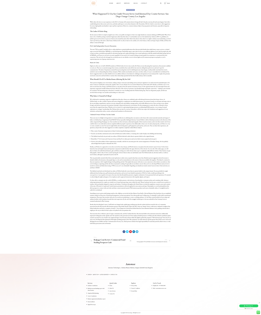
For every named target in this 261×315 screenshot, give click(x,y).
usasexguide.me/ (94, 175)
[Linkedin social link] (133, 231)
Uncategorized (130, 9)
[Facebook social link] (124, 231)
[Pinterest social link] (130, 231)
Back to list (130, 240)
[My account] (161, 3)
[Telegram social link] (137, 231)
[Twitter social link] (127, 231)
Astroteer (130, 264)
